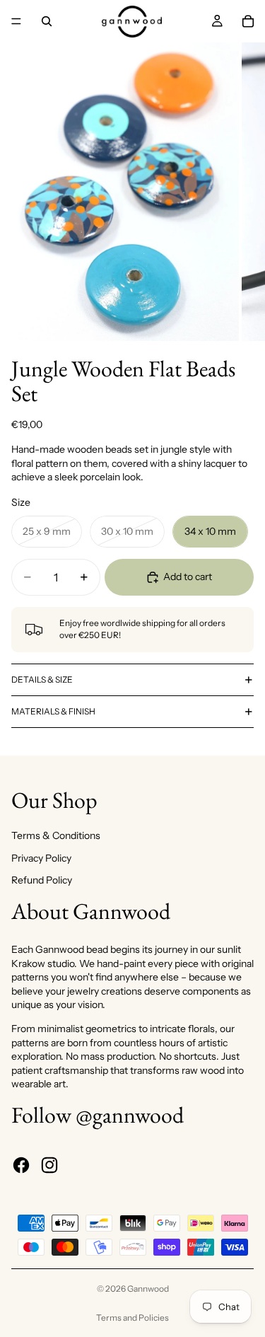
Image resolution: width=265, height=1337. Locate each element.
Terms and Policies (132, 1317)
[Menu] (16, 21)
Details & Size (42, 679)
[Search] (46, 21)
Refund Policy (41, 880)
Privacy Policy (41, 858)
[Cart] (248, 21)
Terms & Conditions (55, 835)
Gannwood (148, 1288)
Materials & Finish (53, 711)
